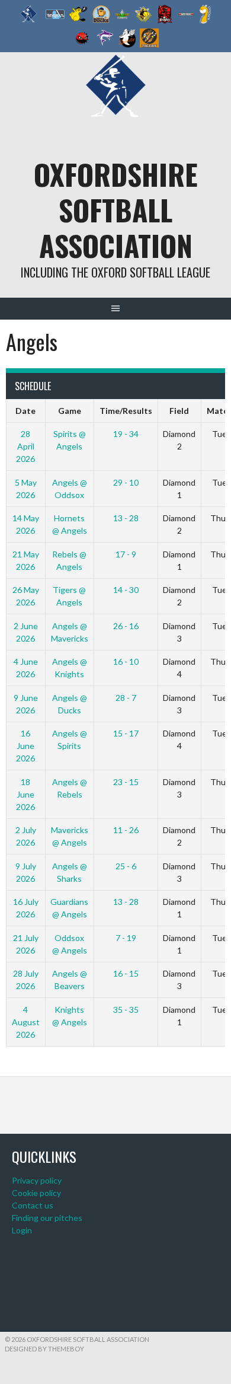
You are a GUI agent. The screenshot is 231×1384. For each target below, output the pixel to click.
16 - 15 (126, 973)
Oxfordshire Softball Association (116, 209)
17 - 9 (126, 554)
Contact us (32, 1205)
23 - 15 (126, 782)
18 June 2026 (25, 794)
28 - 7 (126, 698)
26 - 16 (126, 626)
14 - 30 (126, 590)
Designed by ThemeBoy (44, 1349)
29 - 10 (126, 482)
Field (179, 411)
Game (69, 411)
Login (22, 1230)
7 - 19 (126, 938)
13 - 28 (126, 518)
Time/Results (126, 411)
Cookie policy (36, 1193)
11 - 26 (126, 830)
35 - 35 (126, 1009)
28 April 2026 (25, 446)
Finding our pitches (47, 1218)
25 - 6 (126, 866)
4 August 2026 (26, 1021)
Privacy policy (37, 1180)
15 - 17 (126, 733)
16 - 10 (126, 661)
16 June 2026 (25, 745)
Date (25, 411)
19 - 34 (126, 434)
